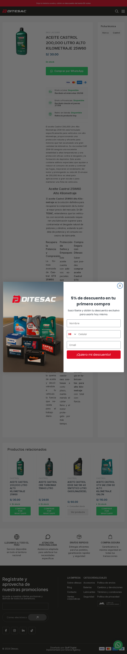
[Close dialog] (120, 285)
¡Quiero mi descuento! (94, 354)
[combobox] (72, 334)
